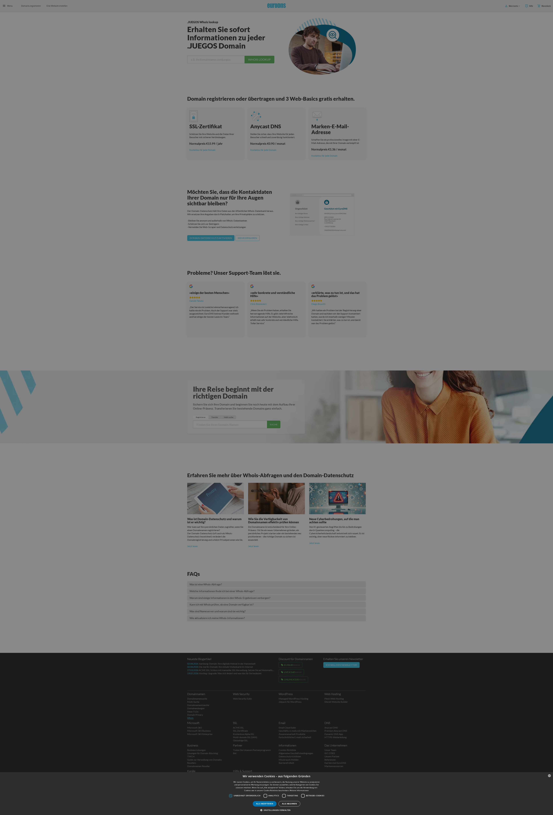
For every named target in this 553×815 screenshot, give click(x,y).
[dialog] (276, 793)
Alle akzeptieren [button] (264, 803)
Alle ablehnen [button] (289, 803)
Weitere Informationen (299, 790)
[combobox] (549, 775)
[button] (276, 810)
